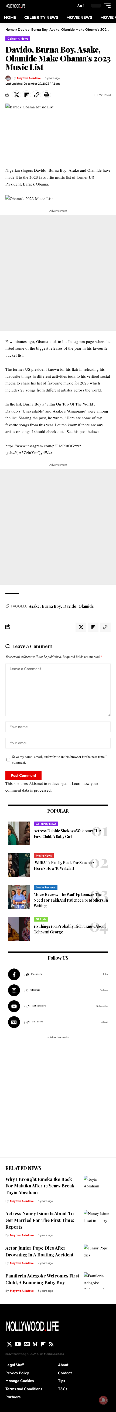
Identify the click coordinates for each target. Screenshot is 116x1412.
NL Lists (41, 919)
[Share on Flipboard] (26, 94)
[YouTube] (17, 1344)
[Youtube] (58, 1006)
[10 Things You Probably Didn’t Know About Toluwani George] (19, 929)
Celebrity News (18, 38)
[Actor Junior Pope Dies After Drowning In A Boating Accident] (97, 1253)
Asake (34, 606)
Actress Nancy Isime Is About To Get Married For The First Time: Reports (39, 1219)
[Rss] (51, 1344)
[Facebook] (58, 974)
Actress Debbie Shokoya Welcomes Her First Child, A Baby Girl (67, 833)
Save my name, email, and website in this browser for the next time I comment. (59, 759)
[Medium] (35, 1344)
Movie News (44, 855)
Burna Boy (51, 606)
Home (10, 29)
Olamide (86, 606)
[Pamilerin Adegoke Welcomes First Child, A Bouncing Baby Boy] (97, 1280)
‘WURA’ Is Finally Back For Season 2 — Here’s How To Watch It (66, 865)
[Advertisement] (58, 273)
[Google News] (58, 1022)
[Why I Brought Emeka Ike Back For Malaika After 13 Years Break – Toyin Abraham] (97, 1184)
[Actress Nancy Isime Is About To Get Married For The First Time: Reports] (97, 1218)
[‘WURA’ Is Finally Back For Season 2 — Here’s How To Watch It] (19, 865)
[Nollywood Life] (15, 6)
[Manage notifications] (103, 1400)
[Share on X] (16, 94)
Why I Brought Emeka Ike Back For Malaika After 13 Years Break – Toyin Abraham (41, 1185)
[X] (9, 1344)
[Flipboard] (43, 1344)
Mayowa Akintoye (29, 78)
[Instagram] (58, 990)
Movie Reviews (46, 887)
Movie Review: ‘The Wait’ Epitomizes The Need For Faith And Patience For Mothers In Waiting (71, 900)
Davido (69, 606)
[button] (80, 5)
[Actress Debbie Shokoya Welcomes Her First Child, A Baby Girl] (19, 833)
